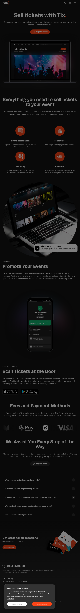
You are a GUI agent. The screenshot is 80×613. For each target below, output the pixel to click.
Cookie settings (17, 604)
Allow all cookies (42, 604)
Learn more (10, 598)
